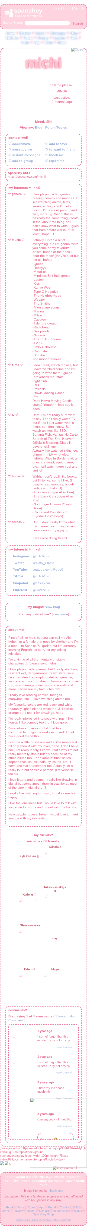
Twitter (18, 561)
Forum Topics (56, 126)
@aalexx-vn (41, 581)
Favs (73, 37)
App (37, 42)
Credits (64, 1208)
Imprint (31, 1211)
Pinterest (19, 588)
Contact (44, 1211)
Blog (74, 32)
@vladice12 (41, 588)
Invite (25, 42)
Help (56, 7)
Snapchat (20, 581)
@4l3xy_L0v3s (43, 561)
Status (78, 1211)
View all (61, 1014)
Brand (52, 1208)
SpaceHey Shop (43, 1215)
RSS (76, 1208)
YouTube (19, 568)
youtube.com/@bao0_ (48, 568)
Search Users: (13, 22)
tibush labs (55, 1191)
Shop (48, 42)
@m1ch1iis (40, 554)
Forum (28, 37)
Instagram (20, 554)
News (20, 1208)
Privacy (18, 1211)
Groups (43, 37)
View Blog (52, 605)
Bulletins (12, 37)
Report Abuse (61, 1211)
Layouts (59, 37)
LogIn (67, 7)
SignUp (79, 7)
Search (77, 23)
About (61, 42)
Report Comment (64, 1046)
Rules (31, 1208)
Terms (6, 1211)
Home (10, 32)
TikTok (18, 575)
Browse (25, 32)
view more (60, 612)
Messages (58, 32)
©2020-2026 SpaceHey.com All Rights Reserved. (43, 1220)
